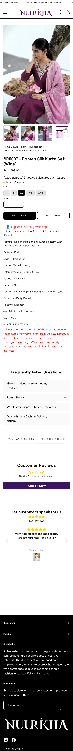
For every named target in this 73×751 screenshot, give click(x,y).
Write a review (36, 486)
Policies (7, 634)
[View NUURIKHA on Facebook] (13, 739)
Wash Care (9, 318)
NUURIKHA (17, 749)
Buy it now (53, 215)
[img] (36, 517)
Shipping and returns (15, 324)
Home (6, 147)
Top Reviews (36, 521)
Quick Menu (9, 623)
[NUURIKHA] (36, 12)
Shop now (57, 3)
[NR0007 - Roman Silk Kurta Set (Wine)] (11, 133)
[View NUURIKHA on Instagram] (5, 739)
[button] (60, 12)
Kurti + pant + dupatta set (27, 147)
